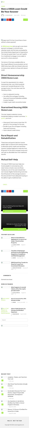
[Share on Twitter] (5, 20)
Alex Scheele (16, 292)
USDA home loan (7, 46)
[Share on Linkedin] (13, 20)
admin (14, 257)
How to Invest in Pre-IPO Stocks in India (18, 299)
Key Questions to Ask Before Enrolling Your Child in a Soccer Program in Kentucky (16, 402)
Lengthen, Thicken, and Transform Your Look (17, 378)
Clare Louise (16, 244)
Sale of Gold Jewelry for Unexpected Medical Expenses (18, 310)
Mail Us (9, 420)
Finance (3, 6)
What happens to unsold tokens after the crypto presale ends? (18, 288)
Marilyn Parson (17, 267)
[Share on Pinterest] (10, 20)
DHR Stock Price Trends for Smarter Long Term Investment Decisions (19, 264)
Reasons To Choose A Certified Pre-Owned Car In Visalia (17, 410)
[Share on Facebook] (2, 20)
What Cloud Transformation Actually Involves (17, 385)
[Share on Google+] (7, 20)
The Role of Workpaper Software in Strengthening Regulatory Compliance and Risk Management (19, 253)
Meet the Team (17, 420)
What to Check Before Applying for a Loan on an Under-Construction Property (18, 240)
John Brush (9, 15)
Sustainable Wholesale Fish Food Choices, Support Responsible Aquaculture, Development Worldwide (16, 393)
